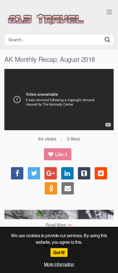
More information (59, 264)
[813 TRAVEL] (45, 19)
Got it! (59, 252)
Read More (56, 225)
